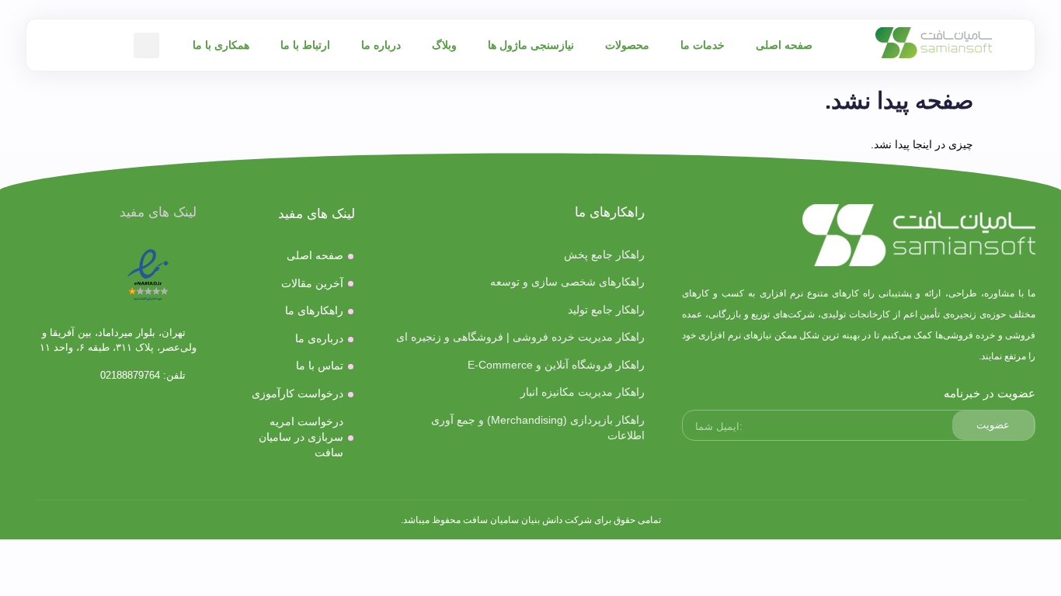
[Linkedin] (63, 414)
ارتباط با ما (305, 45)
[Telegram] (111, 414)
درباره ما (381, 45)
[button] (146, 45)
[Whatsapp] (111, 457)
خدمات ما (702, 45)
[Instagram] (158, 414)
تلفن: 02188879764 (144, 375)
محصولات (627, 45)
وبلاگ (444, 45)
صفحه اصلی (784, 45)
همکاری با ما (221, 45)
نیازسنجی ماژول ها (531, 45)
